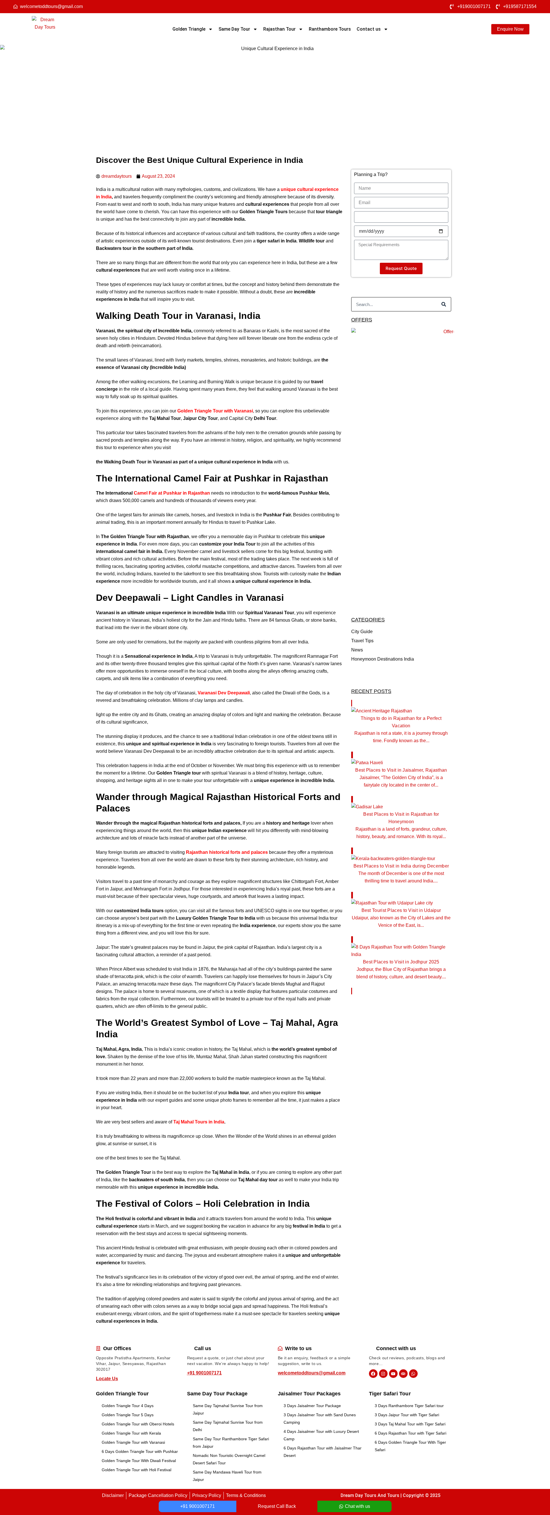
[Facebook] (373, 1373)
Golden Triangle (188, 29)
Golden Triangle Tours (263, 211)
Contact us (369, 29)
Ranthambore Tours (330, 29)
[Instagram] (383, 1373)
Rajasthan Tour (279, 29)
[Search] (444, 304)
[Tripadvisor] (403, 1373)
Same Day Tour (234, 29)
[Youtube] (393, 1373)
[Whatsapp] (413, 1373)
